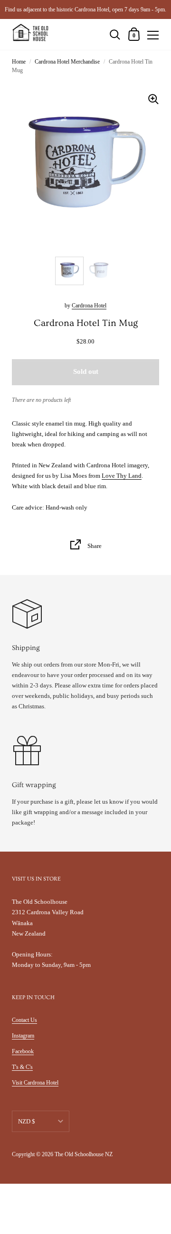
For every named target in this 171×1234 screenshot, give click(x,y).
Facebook (23, 1051)
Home (19, 61)
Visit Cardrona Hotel (35, 1082)
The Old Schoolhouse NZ (84, 1154)
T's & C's (22, 1067)
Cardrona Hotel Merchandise (67, 61)
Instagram (23, 1035)
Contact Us (24, 1020)
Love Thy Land (122, 475)
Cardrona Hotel (89, 305)
